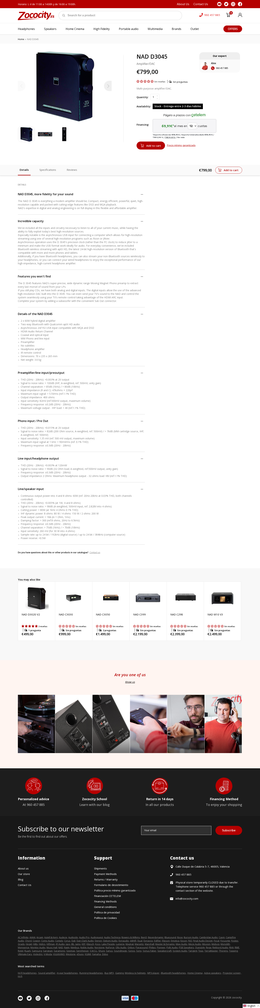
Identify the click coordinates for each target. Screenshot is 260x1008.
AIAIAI (32, 937)
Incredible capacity (31, 221)
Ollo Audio (120, 947)
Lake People (108, 944)
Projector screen (232, 973)
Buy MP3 (109, 973)
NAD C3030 (66, 614)
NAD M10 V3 (215, 614)
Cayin (222, 937)
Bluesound (170, 937)
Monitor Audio (37, 947)
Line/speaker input (31, 489)
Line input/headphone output (38, 458)
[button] (145, 81)
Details (24, 169)
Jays (68, 944)
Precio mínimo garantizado (181, 145)
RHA (231, 947)
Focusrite (225, 940)
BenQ (144, 937)
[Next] (108, 86)
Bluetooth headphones (173, 973)
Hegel (29, 944)
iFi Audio (60, 944)
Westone (71, 954)
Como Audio (47, 940)
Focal (216, 940)
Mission (206, 944)
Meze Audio (194, 944)
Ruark (27, 950)
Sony (139, 950)
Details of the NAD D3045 (35, 314)
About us (23, 868)
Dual (139, 940)
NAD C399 (139, 614)
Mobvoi (215, 944)
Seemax (70, 950)
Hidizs (42, 944)
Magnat (130, 944)
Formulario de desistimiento (111, 885)
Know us (130, 682)
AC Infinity (23, 937)
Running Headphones (91, 973)
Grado (21, 944)
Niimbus (75, 947)
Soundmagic (120, 950)
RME (237, 947)
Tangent (192, 950)
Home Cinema (195, 973)
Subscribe (229, 830)
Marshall (149, 944)
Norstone (99, 947)
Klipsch (90, 944)
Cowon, (37, 940)
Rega (208, 947)
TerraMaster (211, 950)
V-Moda (48, 954)
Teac (200, 950)
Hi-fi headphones (27, 973)
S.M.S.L (93, 950)
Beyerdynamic (155, 937)
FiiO (190, 940)
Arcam (39, 937)
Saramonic (59, 950)
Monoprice (23, 947)
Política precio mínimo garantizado (115, 890)
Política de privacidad (107, 912)
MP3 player (153, 973)
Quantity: (143, 97)
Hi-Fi (20, 976)
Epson (183, 940)
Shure (101, 950)
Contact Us (24, 885)
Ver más (181, 137)
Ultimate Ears (25, 954)
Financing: (143, 124)
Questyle (200, 947)
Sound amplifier (46, 973)
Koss (97, 944)
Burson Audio (191, 937)
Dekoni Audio (110, 940)
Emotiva (175, 940)
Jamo (78, 944)
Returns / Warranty (106, 879)
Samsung (37, 950)
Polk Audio (172, 947)
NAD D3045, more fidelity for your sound (45, 194)
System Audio (180, 950)
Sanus (109, 950)
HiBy (35, 944)
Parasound (142, 947)
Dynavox (148, 940)
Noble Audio (86, 947)
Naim (67, 947)
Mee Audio (181, 944)
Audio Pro (84, 937)
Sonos (131, 950)
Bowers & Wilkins (131, 937)
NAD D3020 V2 (31, 614)
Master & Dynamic (165, 944)
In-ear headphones (67, 973)
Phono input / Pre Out (33, 421)
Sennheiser (82, 950)
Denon (98, 940)
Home (21, 39)
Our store (24, 874)
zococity (237, 997)
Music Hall (52, 947)
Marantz (139, 944)
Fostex (234, 940)
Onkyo (131, 947)
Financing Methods (105, 901)
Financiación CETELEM (107, 896)
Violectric (38, 954)
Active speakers (212, 973)
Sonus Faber (149, 950)
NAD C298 (176, 614)
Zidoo (105, 954)
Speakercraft (164, 950)
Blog (20, 879)
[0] (228, 15)
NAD (60, 947)
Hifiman (51, 944)
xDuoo (80, 954)
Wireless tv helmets (135, 973)
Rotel (20, 950)
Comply (59, 940)
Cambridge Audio (208, 937)
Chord (28, 940)
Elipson (166, 940)
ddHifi (133, 940)
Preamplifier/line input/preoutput (41, 373)
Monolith (225, 944)
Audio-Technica (112, 937)
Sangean (48, 950)
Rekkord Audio (220, 947)
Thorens (223, 950)
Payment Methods (105, 874)
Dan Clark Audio (85, 940)
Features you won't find (34, 276)
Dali (73, 940)
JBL (72, 944)
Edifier (157, 940)
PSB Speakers (186, 947)
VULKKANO (59, 954)
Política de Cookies (105, 918)
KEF (83, 944)
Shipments (100, 868)
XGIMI (88, 954)
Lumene (120, 944)
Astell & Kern (51, 937)
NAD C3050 (103, 614)
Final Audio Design (203, 940)
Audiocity (73, 937)
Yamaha (96, 954)
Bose (180, 937)
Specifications (47, 169)
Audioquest (97, 937)
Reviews (72, 169)
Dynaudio (124, 940)
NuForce (110, 947)
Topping (233, 950)
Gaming (119, 973)
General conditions (105, 907)
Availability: (144, 106)
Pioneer (161, 947)
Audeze (63, 937)
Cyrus (67, 940)
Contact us (94, 552)
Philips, (152, 947)
